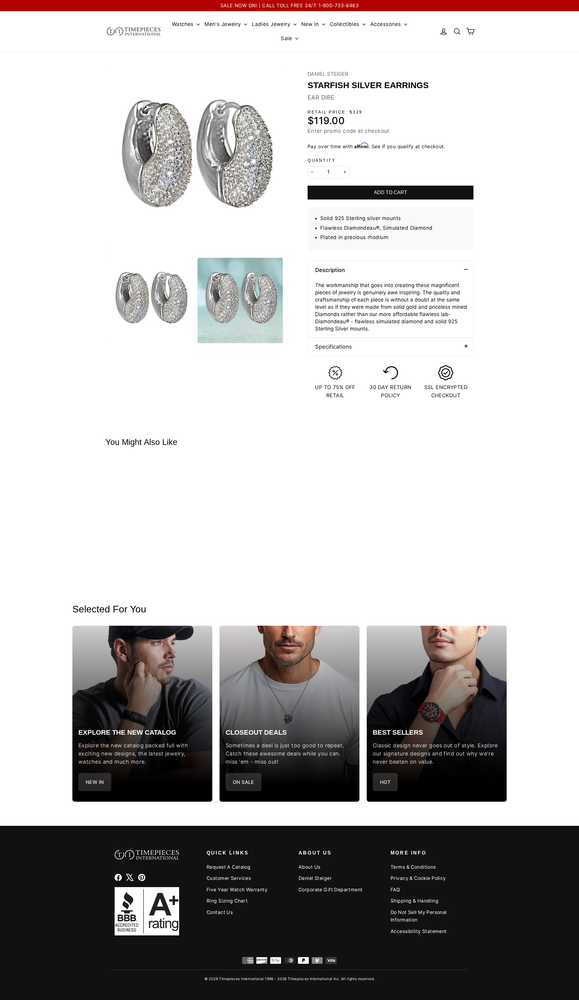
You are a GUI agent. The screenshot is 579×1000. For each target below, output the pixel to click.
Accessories (386, 24)
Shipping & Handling (414, 901)
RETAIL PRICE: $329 (335, 112)
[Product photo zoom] (195, 160)
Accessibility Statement (419, 931)
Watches (183, 24)
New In (311, 24)
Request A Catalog (228, 867)
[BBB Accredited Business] (147, 911)
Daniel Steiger (328, 74)
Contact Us (220, 912)
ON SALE (243, 782)
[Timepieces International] (134, 31)
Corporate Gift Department (331, 890)
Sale (287, 38)
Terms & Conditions (413, 867)
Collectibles (345, 24)
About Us (309, 867)
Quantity (322, 160)
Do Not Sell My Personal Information (419, 916)
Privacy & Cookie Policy (418, 878)
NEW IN (95, 782)
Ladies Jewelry (272, 24)
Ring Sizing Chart (227, 901)
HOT (385, 782)
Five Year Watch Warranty (237, 890)
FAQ (395, 890)
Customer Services (229, 878)
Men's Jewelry (223, 24)
